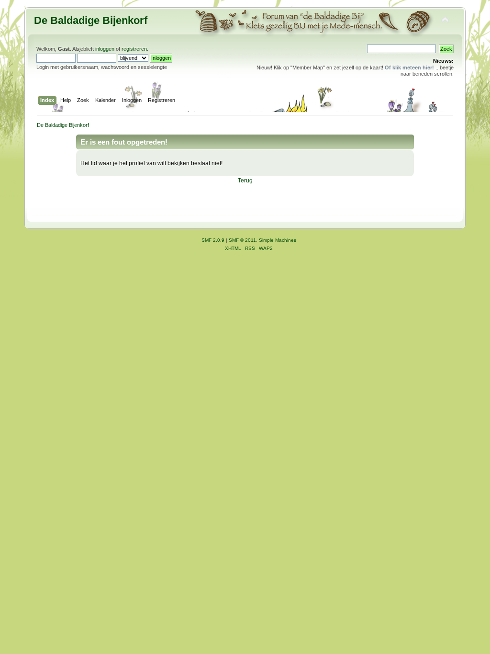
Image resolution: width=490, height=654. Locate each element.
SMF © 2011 (242, 240)
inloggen (104, 49)
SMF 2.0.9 (212, 240)
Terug (245, 180)
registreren (134, 49)
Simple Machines (277, 240)
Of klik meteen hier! (409, 67)
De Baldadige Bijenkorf (90, 20)
